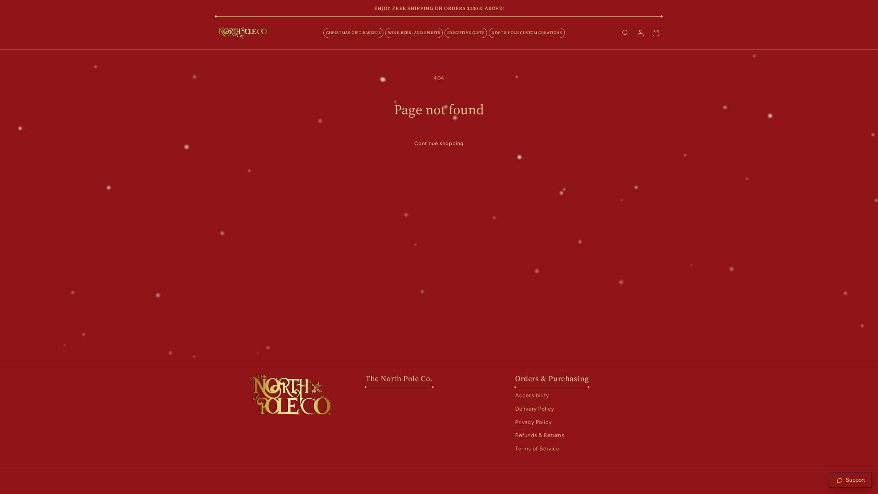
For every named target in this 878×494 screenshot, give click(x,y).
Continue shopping (439, 143)
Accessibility (532, 395)
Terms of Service (537, 448)
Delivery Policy (534, 408)
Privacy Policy (533, 422)
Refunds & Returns (539, 435)
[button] (353, 33)
